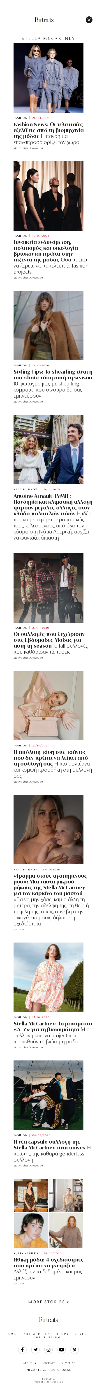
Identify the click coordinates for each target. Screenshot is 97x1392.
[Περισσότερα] (48, 1302)
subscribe (68, 1363)
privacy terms (36, 1370)
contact (49, 1363)
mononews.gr (61, 1370)
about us (29, 1363)
